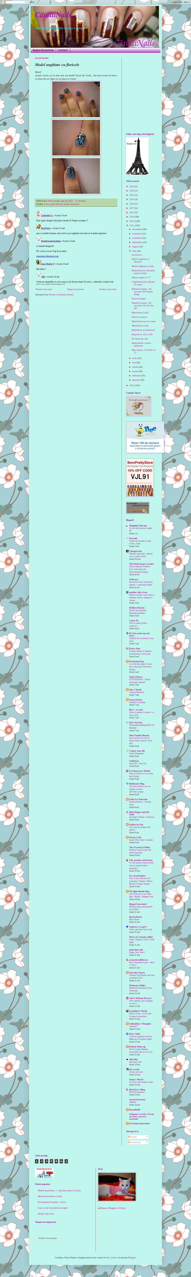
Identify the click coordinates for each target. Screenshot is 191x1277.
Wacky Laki (135, 837)
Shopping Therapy (138, 525)
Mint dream (134, 919)
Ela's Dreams (135, 722)
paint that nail (136, 950)
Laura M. (134, 620)
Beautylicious (135, 917)
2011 (132, 385)
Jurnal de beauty (137, 1099)
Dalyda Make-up (137, 1046)
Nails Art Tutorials (138, 799)
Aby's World (135, 689)
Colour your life (137, 751)
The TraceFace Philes (139, 847)
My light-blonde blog (139, 891)
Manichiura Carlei (140, 312)
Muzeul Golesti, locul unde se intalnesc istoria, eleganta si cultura (141, 597)
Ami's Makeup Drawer (140, 998)
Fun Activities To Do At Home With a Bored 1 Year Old (140, 741)
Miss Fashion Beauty (139, 735)
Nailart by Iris (136, 824)
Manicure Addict (137, 985)
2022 (132, 195)
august (135, 246)
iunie (134, 358)
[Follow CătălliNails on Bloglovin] (137, 174)
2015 (132, 212)
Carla (46, 204)
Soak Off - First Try (137, 763)
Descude (133, 538)
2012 (132, 225)
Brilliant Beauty (137, 608)
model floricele (56, 204)
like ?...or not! (136, 710)
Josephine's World (138, 1011)
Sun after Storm (137, 972)
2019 (132, 199)
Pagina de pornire (43, 50)
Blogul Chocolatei (138, 904)
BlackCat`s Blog (137, 1089)
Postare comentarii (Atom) (61, 294)
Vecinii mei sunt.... (137, 1072)
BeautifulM (134, 1109)
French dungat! (139, 298)
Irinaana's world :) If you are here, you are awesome (141, 1116)
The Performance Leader (141, 564)
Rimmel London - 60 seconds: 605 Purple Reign (142, 291)
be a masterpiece (137, 876)
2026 (132, 186)
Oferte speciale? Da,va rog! (140, 929)
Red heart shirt (135, 1062)
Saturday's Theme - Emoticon (141, 817)
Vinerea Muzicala (136, 692)
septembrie (137, 242)
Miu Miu (133, 1059)
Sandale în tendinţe (137, 702)
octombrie (137, 238)
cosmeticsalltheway (138, 960)
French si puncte (139, 317)
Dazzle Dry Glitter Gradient (141, 840)
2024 (132, 190)
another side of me (138, 592)
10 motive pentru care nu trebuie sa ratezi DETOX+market (139, 789)
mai (134, 362)
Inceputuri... (137, 255)
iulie (134, 251)
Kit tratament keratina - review (52, 1202)
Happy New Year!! (137, 952)
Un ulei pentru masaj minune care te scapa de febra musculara (141, 865)
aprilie (135, 367)
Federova (133, 579)
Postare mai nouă (44, 289)
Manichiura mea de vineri (144, 321)
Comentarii (135, 1142)
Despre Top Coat (46, 1213)
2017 (132, 208)
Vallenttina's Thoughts (140, 1024)
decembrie (137, 229)
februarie (136, 375)
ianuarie (136, 380)
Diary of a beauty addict (141, 937)
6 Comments (80, 201)
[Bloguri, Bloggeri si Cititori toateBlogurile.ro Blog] (112, 1208)
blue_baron (111, 1257)
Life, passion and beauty (141, 860)
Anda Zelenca (136, 677)
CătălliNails (53, 14)
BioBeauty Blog (136, 784)
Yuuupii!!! (133, 1026)
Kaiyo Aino (134, 648)
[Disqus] (76, 247)
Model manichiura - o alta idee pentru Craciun (59, 1190)
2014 (132, 217)
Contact (63, 50)
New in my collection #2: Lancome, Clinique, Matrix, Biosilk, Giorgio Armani (141, 881)
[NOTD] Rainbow (137, 1092)
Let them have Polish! (139, 771)
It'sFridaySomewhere (139, 1123)
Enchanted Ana (136, 661)
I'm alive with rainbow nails (141, 1082)
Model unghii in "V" (141, 277)
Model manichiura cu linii (50, 1196)
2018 (132, 204)
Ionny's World (136, 1079)
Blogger (132, 1257)
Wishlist (132, 1102)
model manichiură (71, 204)
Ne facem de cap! (140, 339)
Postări (133, 1137)
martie (135, 371)
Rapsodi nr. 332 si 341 (142, 334)
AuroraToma (135, 700)
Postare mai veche (108, 289)
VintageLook (135, 551)
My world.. (134, 1069)
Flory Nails (134, 1034)
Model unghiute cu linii (143, 266)
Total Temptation (136, 753)
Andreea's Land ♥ (138, 927)
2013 (132, 221)
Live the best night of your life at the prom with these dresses (140, 667)
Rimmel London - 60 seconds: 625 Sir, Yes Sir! (143, 305)
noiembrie (137, 233)
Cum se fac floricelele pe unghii (53, 1208)
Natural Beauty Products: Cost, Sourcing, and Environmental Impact (139, 569)
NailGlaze (134, 761)
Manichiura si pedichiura (143, 330)
